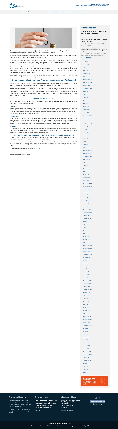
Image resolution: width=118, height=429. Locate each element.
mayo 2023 (86, 168)
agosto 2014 (86, 372)
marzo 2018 (86, 343)
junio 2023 (86, 165)
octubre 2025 (86, 85)
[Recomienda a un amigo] (97, 402)
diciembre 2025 (87, 79)
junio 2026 (86, 65)
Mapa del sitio (47, 426)
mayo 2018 (86, 337)
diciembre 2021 (87, 210)
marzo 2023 (86, 174)
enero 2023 (86, 180)
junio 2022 (86, 195)
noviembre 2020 (87, 248)
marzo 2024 (86, 142)
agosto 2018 (86, 328)
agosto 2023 (86, 159)
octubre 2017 (86, 358)
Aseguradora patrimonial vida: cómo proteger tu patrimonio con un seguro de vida (94, 50)
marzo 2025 (86, 106)
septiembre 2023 (87, 156)
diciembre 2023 (87, 150)
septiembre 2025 (87, 88)
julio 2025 (85, 94)
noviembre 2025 (87, 82)
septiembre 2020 (87, 254)
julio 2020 (85, 260)
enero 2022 (86, 207)
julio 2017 (85, 366)
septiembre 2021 (87, 218)
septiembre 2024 (88, 124)
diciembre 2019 (87, 281)
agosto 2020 (86, 257)
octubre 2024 (87, 121)
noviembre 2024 (87, 118)
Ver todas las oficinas (67, 410)
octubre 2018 (86, 322)
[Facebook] (99, 399)
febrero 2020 (86, 275)
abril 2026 (85, 71)
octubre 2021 (86, 215)
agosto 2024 (86, 127)
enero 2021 (86, 242)
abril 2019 (85, 304)
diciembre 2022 (87, 183)
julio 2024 (85, 130)
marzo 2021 (86, 236)
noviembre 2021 (87, 213)
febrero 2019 (86, 310)
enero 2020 (86, 278)
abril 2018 (85, 340)
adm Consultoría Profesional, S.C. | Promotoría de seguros (18, 5)
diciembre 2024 (87, 115)
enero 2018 (86, 349)
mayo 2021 (86, 230)
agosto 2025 (86, 91)
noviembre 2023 (87, 153)
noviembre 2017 (87, 355)
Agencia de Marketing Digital (81, 426)
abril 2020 (85, 269)
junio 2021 (85, 227)
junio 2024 (86, 133)
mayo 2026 (86, 68)
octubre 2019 (86, 287)
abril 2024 (85, 139)
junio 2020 (86, 263)
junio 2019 (85, 298)
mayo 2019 (86, 301)
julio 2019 (85, 295)
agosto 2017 (86, 363)
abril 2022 (85, 201)
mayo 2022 (86, 198)
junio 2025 (86, 97)
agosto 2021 (86, 221)
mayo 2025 (86, 100)
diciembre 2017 (87, 352)
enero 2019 (86, 313)
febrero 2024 (86, 144)
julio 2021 (85, 224)
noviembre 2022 (87, 186)
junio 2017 (85, 369)
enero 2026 (86, 76)
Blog (28, 154)
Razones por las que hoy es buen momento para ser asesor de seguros (94, 32)
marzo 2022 (86, 204)
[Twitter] (96, 399)
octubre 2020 (86, 251)
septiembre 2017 (87, 360)
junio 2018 (85, 334)
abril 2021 (85, 233)
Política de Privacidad (36, 426)
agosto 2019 (86, 292)
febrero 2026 (86, 73)
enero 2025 (86, 112)
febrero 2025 (86, 109)
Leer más (37, 410)
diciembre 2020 (87, 245)
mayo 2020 (86, 266)
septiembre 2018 (87, 325)
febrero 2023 (86, 177)
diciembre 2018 (87, 316)
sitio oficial (36, 148)
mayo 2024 (86, 136)
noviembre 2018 (87, 319)
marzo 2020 (86, 272)
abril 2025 (85, 103)
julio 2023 (85, 162)
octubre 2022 (86, 189)
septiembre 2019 (87, 289)
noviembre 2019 (87, 284)
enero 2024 (86, 147)
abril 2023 (85, 171)
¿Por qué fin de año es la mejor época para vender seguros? (94, 40)
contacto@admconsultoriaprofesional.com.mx (92, 6)
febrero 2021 (86, 239)
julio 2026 (85, 62)
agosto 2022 (86, 192)
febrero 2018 (86, 346)
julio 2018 (85, 331)
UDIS (51, 93)
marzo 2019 (86, 307)
